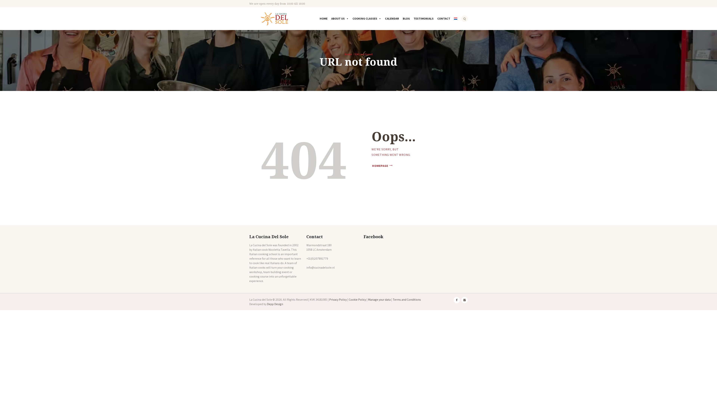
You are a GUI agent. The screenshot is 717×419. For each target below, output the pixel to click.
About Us (338, 19)
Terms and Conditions (407, 300)
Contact (443, 19)
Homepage (380, 166)
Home (324, 19)
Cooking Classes (365, 19)
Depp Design (275, 304)
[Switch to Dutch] (456, 21)
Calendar (392, 19)
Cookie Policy (357, 300)
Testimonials (424, 19)
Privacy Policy (338, 300)
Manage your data (379, 300)
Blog (406, 19)
